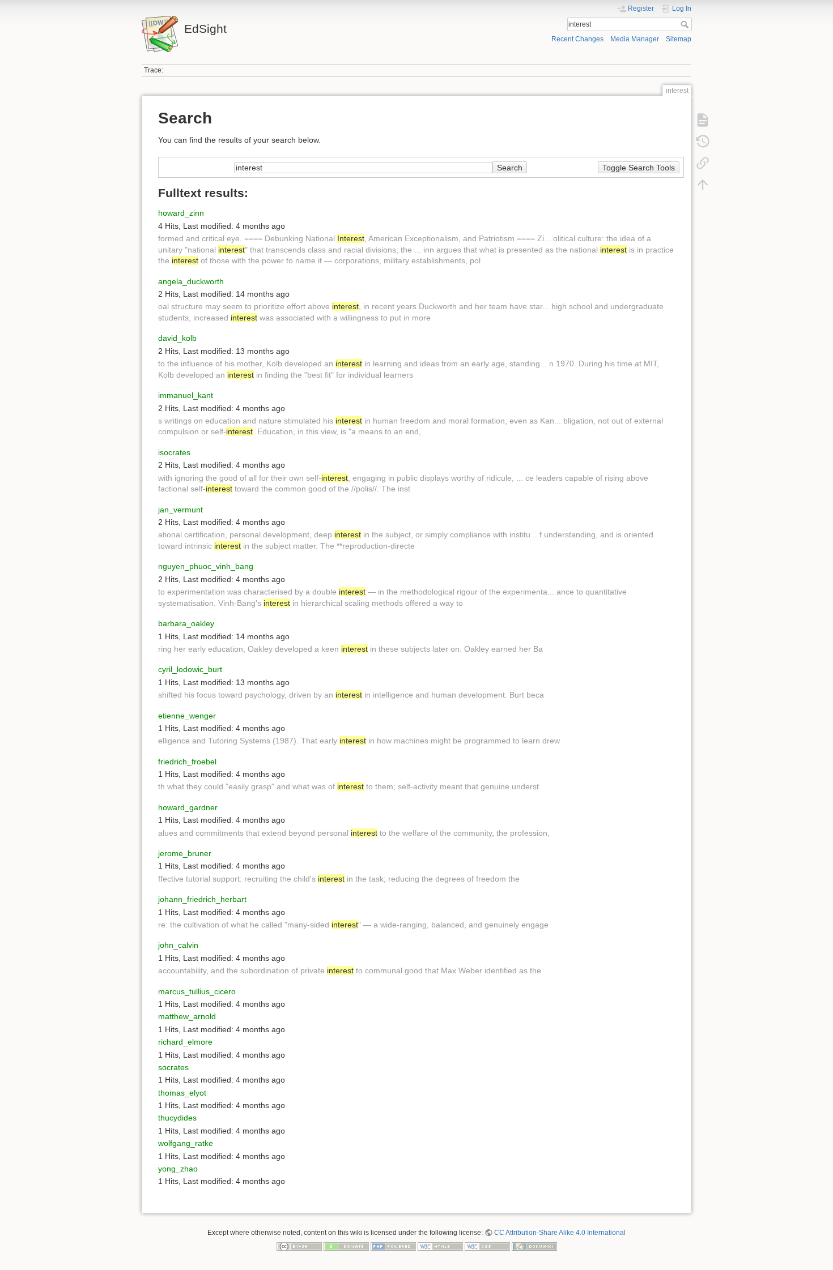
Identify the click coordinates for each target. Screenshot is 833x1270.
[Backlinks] (703, 163)
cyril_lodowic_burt (190, 669)
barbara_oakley (186, 623)
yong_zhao (178, 1168)
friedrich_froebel (187, 761)
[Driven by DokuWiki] (534, 1246)
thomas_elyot (182, 1092)
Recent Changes (577, 39)
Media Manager (634, 39)
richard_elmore (185, 1041)
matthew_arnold (187, 1016)
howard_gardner (188, 807)
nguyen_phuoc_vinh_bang (205, 566)
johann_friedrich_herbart (202, 899)
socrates (173, 1067)
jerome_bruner (184, 853)
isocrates (174, 452)
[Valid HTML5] (440, 1246)
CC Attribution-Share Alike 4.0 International (560, 1233)
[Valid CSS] (487, 1246)
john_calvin (178, 945)
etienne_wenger (187, 715)
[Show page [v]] (703, 120)
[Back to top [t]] (703, 184)
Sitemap (678, 39)
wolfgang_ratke (185, 1143)
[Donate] (346, 1246)
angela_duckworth (191, 281)
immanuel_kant (185, 395)
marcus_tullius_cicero (197, 991)
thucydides (177, 1117)
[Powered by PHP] (393, 1246)
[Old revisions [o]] (703, 141)
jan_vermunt (180, 509)
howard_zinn (181, 212)
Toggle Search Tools (638, 167)
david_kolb (177, 338)
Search (686, 24)
